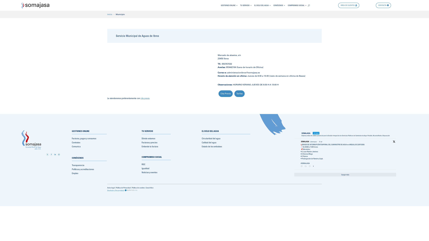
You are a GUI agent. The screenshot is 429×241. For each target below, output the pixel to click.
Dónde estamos (148, 138)
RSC (143, 164)
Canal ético (150, 188)
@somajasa (313, 141)
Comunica (76, 146)
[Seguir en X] (47, 154)
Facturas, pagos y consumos (84, 138)
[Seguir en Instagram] (58, 154)
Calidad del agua (209, 142)
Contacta (382, 5)
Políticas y (76, 169)
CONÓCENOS (278, 5)
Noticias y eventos (149, 172)
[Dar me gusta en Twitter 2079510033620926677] (310, 166)
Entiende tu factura (150, 146)
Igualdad (145, 168)
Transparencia (78, 165)
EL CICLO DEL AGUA (261, 5)
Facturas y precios (149, 142)
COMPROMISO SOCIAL (296, 5)
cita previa (145, 98)
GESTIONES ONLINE (228, 5)
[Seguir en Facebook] (51, 154)
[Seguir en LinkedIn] (55, 154)
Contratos (76, 142)
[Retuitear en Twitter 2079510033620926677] (306, 166)
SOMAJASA (305, 141)
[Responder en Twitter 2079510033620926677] (302, 166)
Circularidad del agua (211, 138)
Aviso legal (111, 188)
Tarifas (239, 93)
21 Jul (320, 141)
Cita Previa (226, 93)
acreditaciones (87, 169)
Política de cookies (138, 188)
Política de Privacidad (123, 188)
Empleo (75, 173)
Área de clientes (348, 5)
